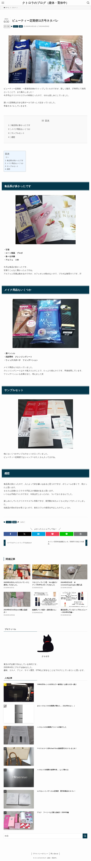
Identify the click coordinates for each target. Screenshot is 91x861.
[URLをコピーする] (80, 534)
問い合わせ (54, 854)
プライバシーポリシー (40, 854)
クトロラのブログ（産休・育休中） (45, 2)
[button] (10, 534)
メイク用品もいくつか (20, 129)
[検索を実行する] (85, 835)
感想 (13, 137)
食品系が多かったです (20, 125)
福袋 (21, 26)
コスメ (16, 26)
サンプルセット (18, 133)
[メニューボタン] (3, 3)
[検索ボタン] (88, 3)
